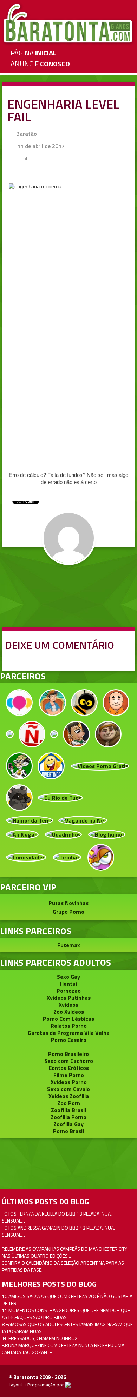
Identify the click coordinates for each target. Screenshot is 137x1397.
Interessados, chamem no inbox (40, 1338)
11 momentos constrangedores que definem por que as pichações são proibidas (66, 1313)
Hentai (68, 983)
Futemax (68, 945)
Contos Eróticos (68, 1068)
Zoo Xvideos (68, 1011)
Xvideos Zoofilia (68, 1096)
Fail (22, 158)
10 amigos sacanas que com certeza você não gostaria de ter (67, 1299)
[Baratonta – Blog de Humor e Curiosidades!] (68, 23)
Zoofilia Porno (68, 1117)
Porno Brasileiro (68, 1054)
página (33, 52)
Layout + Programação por (37, 1384)
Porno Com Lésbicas (68, 1019)
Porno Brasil (68, 1131)
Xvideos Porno (69, 1082)
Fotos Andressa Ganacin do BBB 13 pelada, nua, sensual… (58, 1231)
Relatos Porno (69, 1026)
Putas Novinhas (68, 903)
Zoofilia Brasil (68, 1110)
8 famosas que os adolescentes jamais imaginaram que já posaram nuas (67, 1328)
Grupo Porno (68, 911)
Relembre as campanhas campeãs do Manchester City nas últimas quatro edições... (64, 1252)
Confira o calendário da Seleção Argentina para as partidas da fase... (63, 1266)
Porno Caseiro (68, 1040)
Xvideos (68, 1004)
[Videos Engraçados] (51, 765)
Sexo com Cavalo (68, 1089)
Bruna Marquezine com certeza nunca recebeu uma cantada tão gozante (63, 1349)
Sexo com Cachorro (68, 1061)
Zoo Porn (68, 1103)
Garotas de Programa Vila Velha (69, 1033)
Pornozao (69, 990)
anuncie (40, 63)
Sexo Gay (68, 976)
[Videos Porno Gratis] (100, 765)
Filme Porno (68, 1075)
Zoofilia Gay (68, 1124)
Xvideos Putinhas (69, 997)
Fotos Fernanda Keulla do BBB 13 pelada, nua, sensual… (57, 1217)
